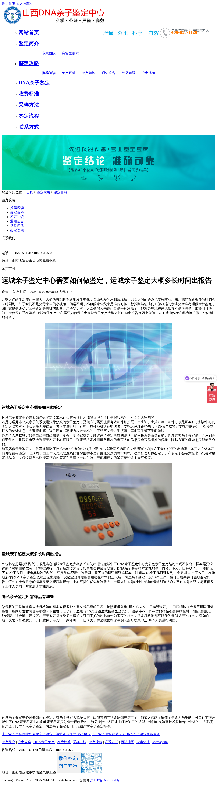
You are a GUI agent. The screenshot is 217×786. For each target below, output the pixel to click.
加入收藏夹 (24, 4)
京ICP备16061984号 (104, 780)
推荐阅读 (49, 73)
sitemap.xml (160, 742)
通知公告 (108, 73)
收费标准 (29, 94)
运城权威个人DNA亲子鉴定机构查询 (126, 734)
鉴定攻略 (29, 63)
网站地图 (127, 742)
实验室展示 (70, 53)
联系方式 (29, 127)
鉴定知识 (88, 73)
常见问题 (128, 73)
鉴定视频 (148, 73)
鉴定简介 (29, 43)
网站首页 (29, 32)
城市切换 (143, 742)
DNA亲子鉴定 (34, 83)
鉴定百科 (68, 73)
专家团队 (49, 53)
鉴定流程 (29, 116)
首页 (29, 192)
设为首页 (8, 4)
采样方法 (29, 105)
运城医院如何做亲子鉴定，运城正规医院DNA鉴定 (46, 734)
